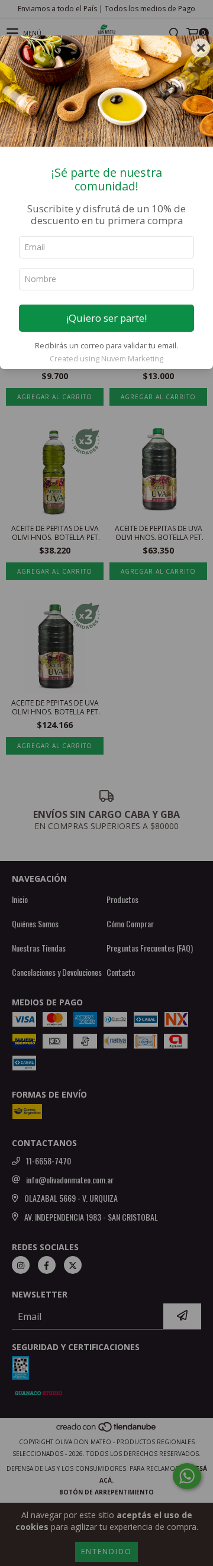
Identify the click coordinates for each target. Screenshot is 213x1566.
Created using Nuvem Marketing (106, 358)
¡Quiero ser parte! (106, 318)
